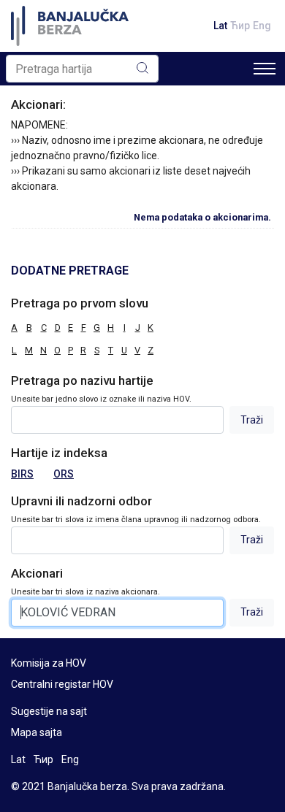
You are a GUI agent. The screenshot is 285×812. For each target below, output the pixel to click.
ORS (63, 474)
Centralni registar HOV (62, 684)
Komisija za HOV (48, 663)
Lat (220, 25)
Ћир (240, 25)
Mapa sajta (36, 732)
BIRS (22, 474)
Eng (262, 25)
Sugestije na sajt (49, 711)
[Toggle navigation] (264, 68)
